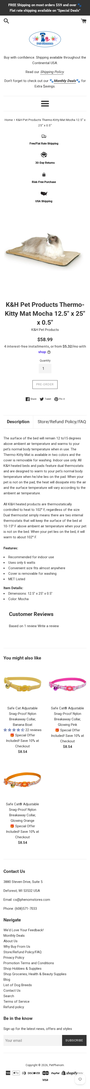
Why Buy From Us (16, 947)
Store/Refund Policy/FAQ (62, 421)
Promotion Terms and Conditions (28, 963)
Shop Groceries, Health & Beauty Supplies (34, 974)
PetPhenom (56, 1065)
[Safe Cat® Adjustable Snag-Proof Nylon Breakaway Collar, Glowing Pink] (67, 684)
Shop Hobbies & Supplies (22, 968)
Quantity (45, 360)
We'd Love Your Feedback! (23, 930)
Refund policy (13, 1007)
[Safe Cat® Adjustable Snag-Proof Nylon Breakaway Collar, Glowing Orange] (22, 780)
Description (18, 421)
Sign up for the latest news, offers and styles (37, 1029)
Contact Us (12, 990)
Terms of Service (16, 1001)
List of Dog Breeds (17, 985)
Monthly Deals (14, 936)
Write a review (48, 626)
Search (8, 996)
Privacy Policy (13, 958)
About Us (10, 941)
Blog (6, 979)
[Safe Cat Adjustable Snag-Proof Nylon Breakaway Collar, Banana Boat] (22, 684)
